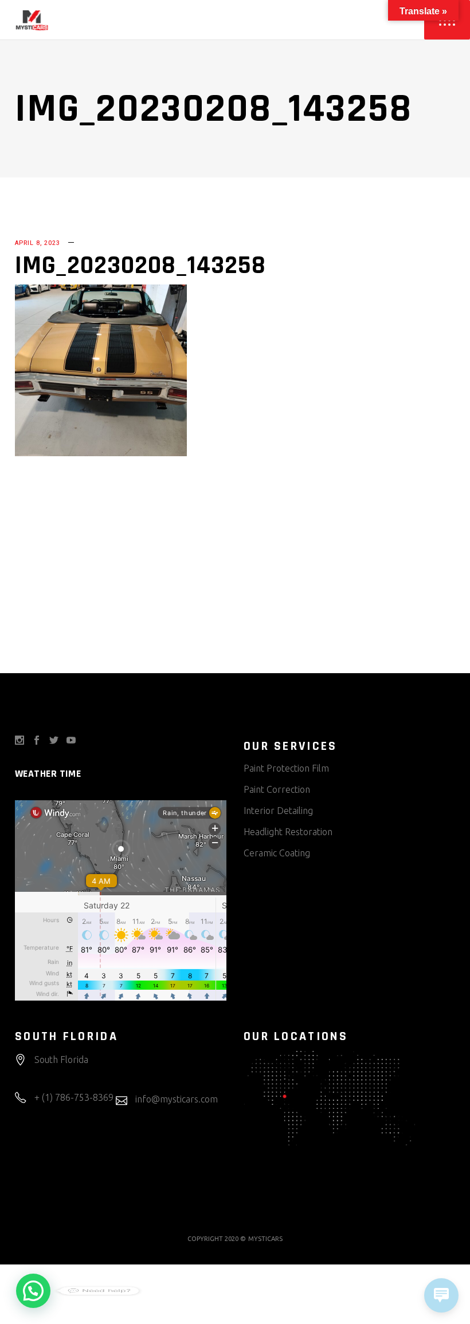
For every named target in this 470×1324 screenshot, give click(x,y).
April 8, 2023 (37, 243)
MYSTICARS (265, 1238)
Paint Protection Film (286, 768)
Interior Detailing (278, 810)
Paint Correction (277, 789)
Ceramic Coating (277, 853)
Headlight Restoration (288, 832)
